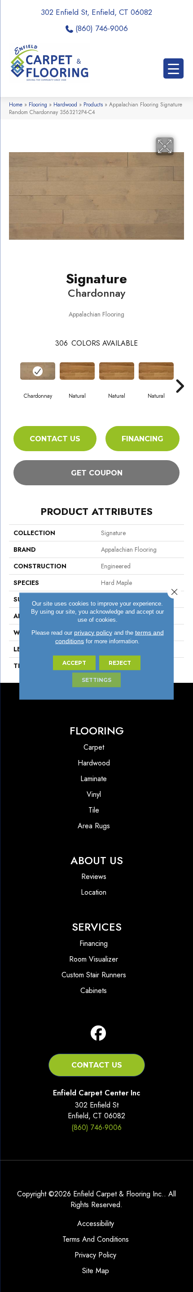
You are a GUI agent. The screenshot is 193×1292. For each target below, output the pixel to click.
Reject (120, 662)
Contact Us (55, 439)
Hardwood (65, 104)
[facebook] (98, 1034)
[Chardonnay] (37, 371)
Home (15, 104)
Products (93, 104)
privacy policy (93, 632)
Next (179, 372)
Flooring (38, 104)
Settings (96, 680)
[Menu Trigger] (173, 68)
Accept (74, 662)
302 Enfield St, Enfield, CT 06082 (96, 12)
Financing (142, 439)
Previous (13, 372)
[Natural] (77, 371)
